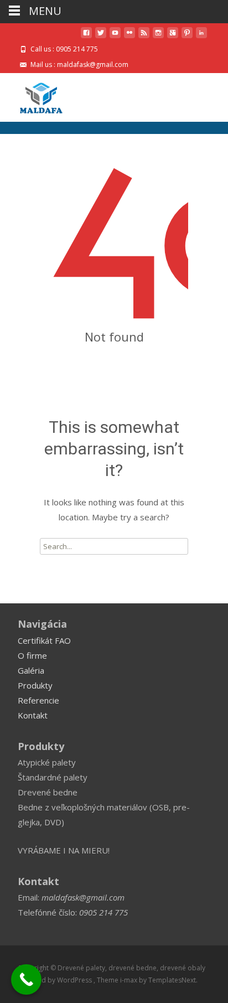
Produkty (35, 685)
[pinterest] (187, 37)
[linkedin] (201, 37)
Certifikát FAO (44, 640)
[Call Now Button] (26, 979)
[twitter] (100, 37)
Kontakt (33, 715)
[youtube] (115, 37)
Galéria (31, 670)
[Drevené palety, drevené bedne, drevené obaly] (32, 95)
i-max (129, 980)
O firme (32, 655)
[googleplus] (172, 37)
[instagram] (158, 37)
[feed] (143, 37)
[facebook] (86, 37)
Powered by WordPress (56, 980)
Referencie (38, 700)
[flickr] (129, 37)
